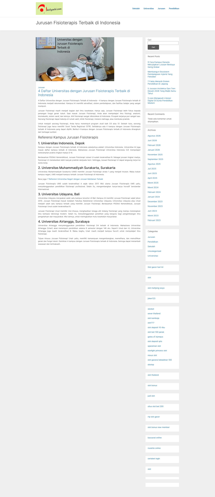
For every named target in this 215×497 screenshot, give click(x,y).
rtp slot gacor (154, 417)
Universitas (149, 8)
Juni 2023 (152, 211)
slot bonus (152, 385)
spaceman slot (154, 346)
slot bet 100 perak (156, 332)
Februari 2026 (154, 145)
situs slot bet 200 (155, 406)
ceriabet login (154, 458)
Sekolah (136, 8)
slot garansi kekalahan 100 (160, 360)
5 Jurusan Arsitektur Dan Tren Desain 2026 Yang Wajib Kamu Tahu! (162, 91)
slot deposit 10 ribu (156, 327)
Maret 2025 (153, 183)
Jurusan (161, 8)
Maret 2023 (153, 215)
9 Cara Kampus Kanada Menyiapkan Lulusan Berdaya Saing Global (161, 64)
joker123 (151, 298)
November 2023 (155, 206)
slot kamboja (153, 318)
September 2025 (155, 159)
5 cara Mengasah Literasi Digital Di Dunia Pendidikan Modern (160, 100)
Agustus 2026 (154, 136)
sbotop (151, 364)
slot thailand (153, 375)
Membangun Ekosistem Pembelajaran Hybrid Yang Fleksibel (160, 74)
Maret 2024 (153, 187)
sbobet (151, 309)
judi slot (151, 396)
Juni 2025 (152, 173)
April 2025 (152, 178)
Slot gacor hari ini (155, 267)
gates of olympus (155, 337)
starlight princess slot (157, 350)
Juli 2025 (152, 169)
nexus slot (152, 355)
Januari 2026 (154, 150)
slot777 (151, 323)
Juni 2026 (152, 140)
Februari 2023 (154, 220)
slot (149, 277)
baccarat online (155, 438)
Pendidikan (174, 8)
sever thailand (154, 313)
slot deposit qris (155, 341)
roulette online (154, 448)
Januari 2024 (154, 197)
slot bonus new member (159, 427)
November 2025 (155, 154)
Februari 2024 (154, 192)
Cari (149, 40)
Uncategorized (154, 251)
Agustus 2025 (154, 164)
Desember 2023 (155, 201)
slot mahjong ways (156, 288)
